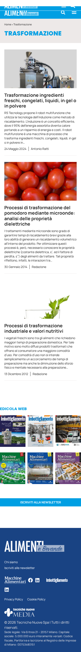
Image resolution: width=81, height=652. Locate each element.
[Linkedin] (37, 580)
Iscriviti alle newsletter (19, 568)
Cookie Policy (36, 599)
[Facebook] (30, 580)
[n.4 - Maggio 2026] (68, 431)
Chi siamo (11, 562)
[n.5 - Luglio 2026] (40, 431)
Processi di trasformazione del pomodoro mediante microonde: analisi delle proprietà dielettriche (39, 216)
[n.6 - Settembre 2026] (12, 431)
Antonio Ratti (40, 149)
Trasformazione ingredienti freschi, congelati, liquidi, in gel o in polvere (40, 100)
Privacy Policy (13, 599)
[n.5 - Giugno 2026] (40, 468)
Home (7, 24)
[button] (63, 12)
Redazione (39, 267)
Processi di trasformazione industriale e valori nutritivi (33, 328)
